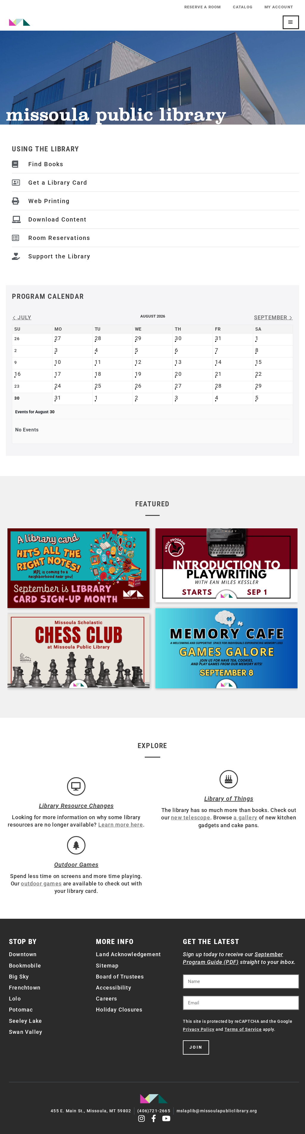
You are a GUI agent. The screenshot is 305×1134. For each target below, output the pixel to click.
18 (98, 374)
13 (178, 362)
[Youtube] (166, 1118)
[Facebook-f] (154, 1118)
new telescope (190, 817)
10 (58, 362)
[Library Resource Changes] (76, 786)
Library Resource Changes (76, 805)
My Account (278, 7)
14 (218, 362)
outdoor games (41, 883)
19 (138, 374)
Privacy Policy (198, 1029)
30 (178, 338)
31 (218, 338)
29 (138, 338)
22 (258, 374)
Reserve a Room (202, 7)
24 (58, 386)
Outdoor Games (76, 864)
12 (138, 362)
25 (98, 386)
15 (258, 362)
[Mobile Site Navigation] (291, 22)
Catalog (243, 7)
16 (17, 374)
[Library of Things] (229, 779)
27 (58, 338)
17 (58, 374)
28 (98, 338)
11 (98, 362)
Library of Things (228, 798)
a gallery (245, 817)
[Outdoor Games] (76, 845)
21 (218, 374)
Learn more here (120, 825)
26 (138, 386)
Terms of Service (243, 1029)
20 (178, 374)
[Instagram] (141, 1118)
